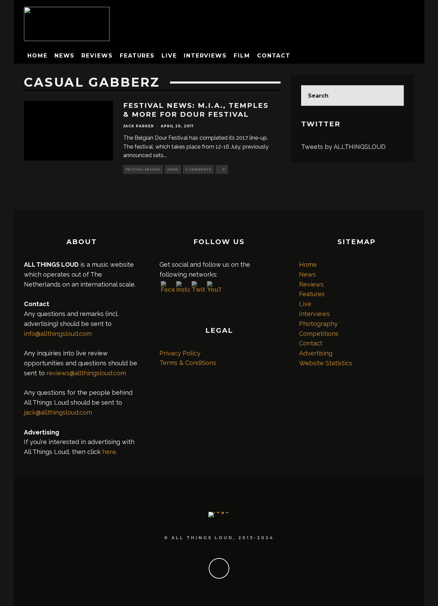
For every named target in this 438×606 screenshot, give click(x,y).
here (109, 451)
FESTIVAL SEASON (143, 169)
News (64, 55)
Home (37, 55)
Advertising (315, 353)
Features (137, 55)
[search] (393, 95)
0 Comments (198, 169)
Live (169, 55)
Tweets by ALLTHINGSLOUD (343, 146)
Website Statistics (325, 363)
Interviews (205, 55)
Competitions (318, 333)
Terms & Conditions (187, 362)
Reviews (97, 55)
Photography (318, 323)
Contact (274, 55)
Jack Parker (138, 126)
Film (242, 55)
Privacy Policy (180, 353)
